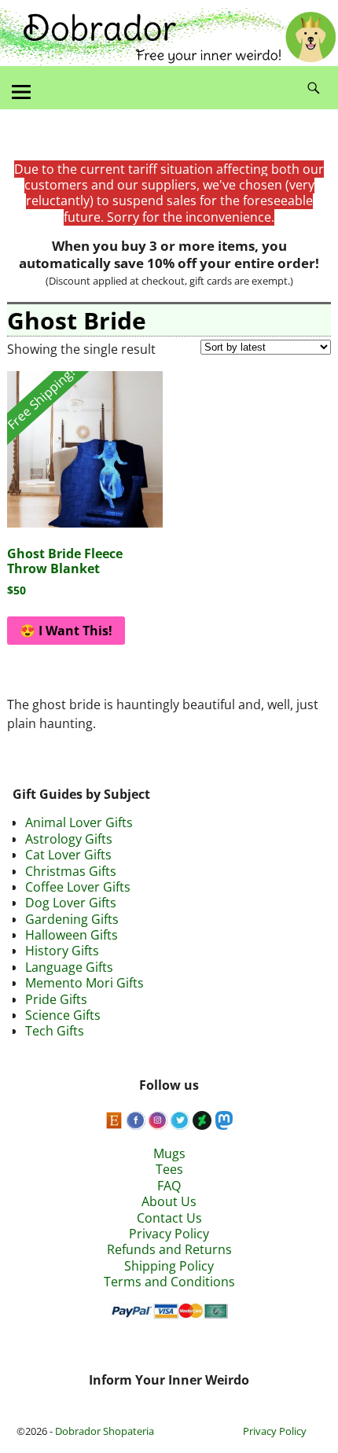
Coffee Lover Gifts (77, 887)
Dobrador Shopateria (104, 1431)
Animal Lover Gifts (79, 822)
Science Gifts (63, 1015)
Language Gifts (69, 967)
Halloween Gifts (71, 935)
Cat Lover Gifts (68, 854)
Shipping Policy (169, 1266)
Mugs (169, 1153)
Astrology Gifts (68, 839)
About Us (169, 1201)
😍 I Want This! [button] (66, 630)
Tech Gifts (54, 1030)
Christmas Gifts (70, 871)
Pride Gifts (56, 999)
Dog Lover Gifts (70, 902)
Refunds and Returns (169, 1249)
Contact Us (169, 1218)
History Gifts (62, 950)
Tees (169, 1169)
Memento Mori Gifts (84, 982)
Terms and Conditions (169, 1281)
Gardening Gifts (72, 919)
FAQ (169, 1185)
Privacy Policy (169, 1233)
